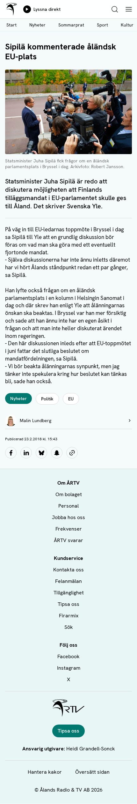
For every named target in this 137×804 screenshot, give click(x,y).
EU (71, 399)
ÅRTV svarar (68, 540)
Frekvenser (68, 528)
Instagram (68, 668)
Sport (102, 25)
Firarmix (68, 615)
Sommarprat (71, 25)
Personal (68, 505)
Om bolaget (68, 494)
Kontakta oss (68, 569)
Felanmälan (68, 581)
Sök (68, 627)
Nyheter (37, 25)
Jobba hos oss (68, 517)
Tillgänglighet (69, 592)
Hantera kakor (45, 772)
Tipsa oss (68, 604)
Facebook (68, 656)
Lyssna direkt (47, 9)
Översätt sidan (92, 772)
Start (11, 25)
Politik (47, 399)
